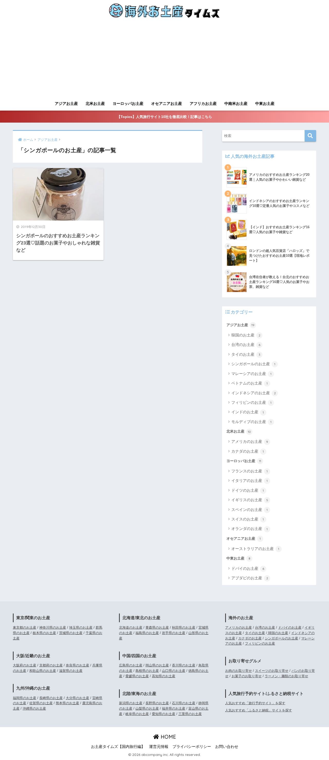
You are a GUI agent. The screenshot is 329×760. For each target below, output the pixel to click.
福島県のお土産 (147, 633)
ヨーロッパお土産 (128, 103)
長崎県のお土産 (51, 698)
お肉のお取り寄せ (238, 671)
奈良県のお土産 (77, 665)
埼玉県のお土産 (81, 627)
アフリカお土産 (203, 103)
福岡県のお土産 (24, 698)
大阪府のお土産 (24, 665)
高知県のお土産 (163, 676)
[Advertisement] (164, 60)
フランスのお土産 (249, 471)
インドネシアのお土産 (253, 393)
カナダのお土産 (247, 451)
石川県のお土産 (183, 703)
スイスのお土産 (247, 519)
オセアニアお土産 (166, 103)
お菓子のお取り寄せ (247, 676)
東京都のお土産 (24, 627)
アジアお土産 (66, 103)
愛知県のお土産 (163, 714)
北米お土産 (95, 103)
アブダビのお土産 (249, 578)
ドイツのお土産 (247, 490)
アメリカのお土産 (249, 441)
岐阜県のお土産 (137, 714)
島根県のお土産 (147, 671)
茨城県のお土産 (71, 633)
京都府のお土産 (51, 665)
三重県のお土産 (190, 714)
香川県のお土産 (183, 665)
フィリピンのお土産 (251, 402)
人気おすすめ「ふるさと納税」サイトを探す (258, 710)
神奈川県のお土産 (52, 627)
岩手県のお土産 (173, 633)
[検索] (310, 136)
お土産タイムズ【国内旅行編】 (118, 747)
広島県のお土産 (130, 665)
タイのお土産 (245, 354)
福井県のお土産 (173, 708)
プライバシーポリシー (191, 747)
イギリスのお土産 (249, 500)
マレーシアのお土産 (251, 373)
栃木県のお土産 (44, 633)
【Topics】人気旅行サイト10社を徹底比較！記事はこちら (164, 117)
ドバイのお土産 (247, 568)
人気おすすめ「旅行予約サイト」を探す (255, 703)
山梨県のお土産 (147, 708)
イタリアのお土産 (249, 480)
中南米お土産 (236, 103)
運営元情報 (158, 747)
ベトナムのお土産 (249, 383)
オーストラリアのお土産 (255, 548)
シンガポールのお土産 (253, 364)
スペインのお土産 (249, 509)
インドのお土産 (247, 412)
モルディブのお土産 (251, 421)
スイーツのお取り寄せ (271, 671)
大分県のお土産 (77, 698)
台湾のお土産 (245, 344)
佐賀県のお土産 (41, 703)
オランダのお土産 (249, 528)
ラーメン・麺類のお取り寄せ (286, 676)
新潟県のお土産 (130, 703)
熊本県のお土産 (67, 703)
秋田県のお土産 (183, 627)
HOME (167, 737)
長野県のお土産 (157, 703)
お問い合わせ (226, 747)
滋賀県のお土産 (71, 671)
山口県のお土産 (173, 671)
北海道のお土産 (130, 627)
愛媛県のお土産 (137, 676)
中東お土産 (265, 103)
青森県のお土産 (157, 627)
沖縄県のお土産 (34, 708)
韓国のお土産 (245, 335)
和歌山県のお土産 (42, 671)
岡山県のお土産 (157, 665)
